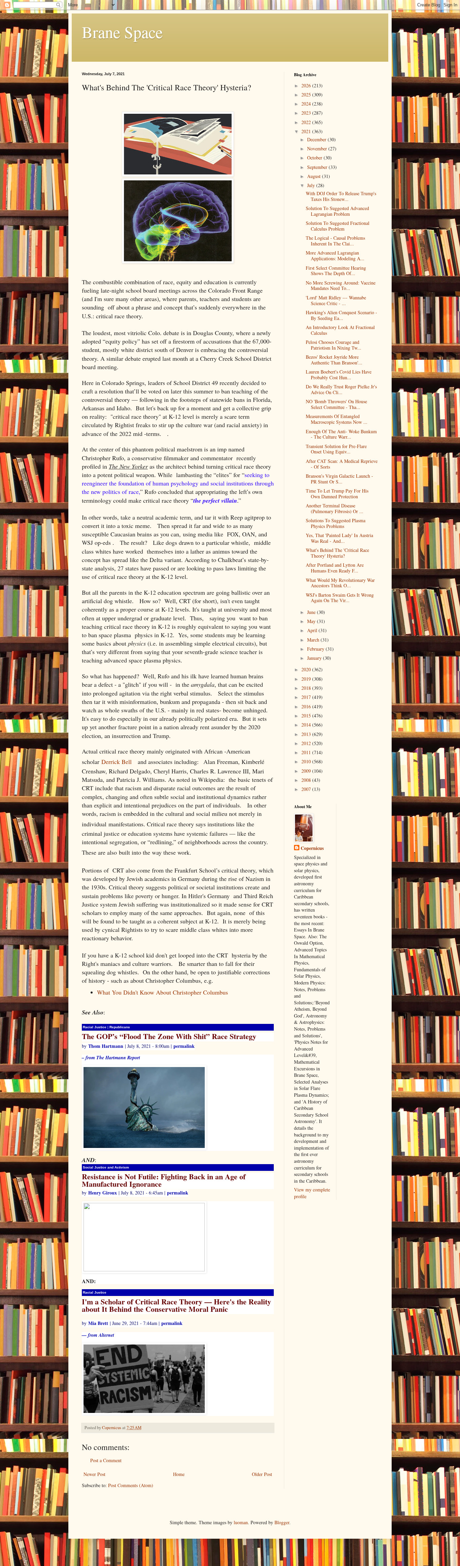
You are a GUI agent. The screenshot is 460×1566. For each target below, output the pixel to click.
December (317, 139)
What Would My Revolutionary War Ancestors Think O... (340, 583)
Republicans (119, 1027)
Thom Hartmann (105, 1046)
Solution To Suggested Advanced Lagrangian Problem (337, 211)
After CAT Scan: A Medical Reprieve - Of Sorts (341, 464)
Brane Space (122, 31)
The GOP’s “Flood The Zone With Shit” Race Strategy (169, 1036)
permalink (184, 1046)
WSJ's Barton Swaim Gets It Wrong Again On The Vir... (340, 598)
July (311, 185)
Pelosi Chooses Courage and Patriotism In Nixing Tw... (333, 345)
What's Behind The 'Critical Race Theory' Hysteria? (337, 553)
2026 (306, 85)
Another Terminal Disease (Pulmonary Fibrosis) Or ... (334, 508)
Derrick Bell (116, 762)
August (314, 176)
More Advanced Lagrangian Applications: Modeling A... (335, 255)
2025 (306, 94)
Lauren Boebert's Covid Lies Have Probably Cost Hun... (338, 374)
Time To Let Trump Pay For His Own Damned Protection (337, 493)
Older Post (262, 1474)
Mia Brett (98, 1323)
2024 (306, 103)
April (313, 630)
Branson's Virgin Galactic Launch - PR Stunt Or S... (339, 479)
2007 (306, 789)
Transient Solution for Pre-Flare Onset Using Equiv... (336, 449)
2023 (306, 113)
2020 (306, 669)
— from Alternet (98, 1335)
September (318, 167)
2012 (306, 743)
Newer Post (94, 1474)
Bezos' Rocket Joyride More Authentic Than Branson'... (334, 360)
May (312, 621)
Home (179, 1474)
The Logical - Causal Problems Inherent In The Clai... (335, 241)
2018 (306, 688)
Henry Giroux (102, 1192)
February (316, 649)
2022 (306, 122)
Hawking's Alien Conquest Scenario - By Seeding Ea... (341, 315)
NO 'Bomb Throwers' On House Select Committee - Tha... (336, 404)
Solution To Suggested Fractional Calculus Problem (337, 226)
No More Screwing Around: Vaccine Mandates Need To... (340, 285)
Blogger (281, 1522)
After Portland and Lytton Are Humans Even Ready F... (335, 568)
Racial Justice (94, 1027)
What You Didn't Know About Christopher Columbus (162, 992)
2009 (306, 771)
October (315, 157)
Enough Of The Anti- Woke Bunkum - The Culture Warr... (341, 434)
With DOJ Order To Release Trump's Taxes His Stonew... (341, 196)
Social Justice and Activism (106, 1167)
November (317, 148)
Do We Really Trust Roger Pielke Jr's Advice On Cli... (341, 389)
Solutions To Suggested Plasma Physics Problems (335, 523)
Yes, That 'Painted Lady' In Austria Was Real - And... (339, 538)
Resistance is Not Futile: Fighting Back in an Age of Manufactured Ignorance (163, 1180)
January (315, 658)
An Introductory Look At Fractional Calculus (340, 330)
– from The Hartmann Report (111, 1057)
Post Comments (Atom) (130, 1485)
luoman (241, 1522)
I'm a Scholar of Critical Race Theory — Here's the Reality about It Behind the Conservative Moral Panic (176, 1305)
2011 (306, 752)
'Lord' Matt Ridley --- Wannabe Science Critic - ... (336, 300)
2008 (306, 780)
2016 (306, 706)
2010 (306, 761)
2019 (306, 679)
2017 (306, 697)
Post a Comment (106, 1460)
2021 (306, 131)
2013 (306, 734)
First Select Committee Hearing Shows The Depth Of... (336, 271)
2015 (306, 715)
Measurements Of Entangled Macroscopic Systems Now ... (336, 419)
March (314, 640)
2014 (306, 724)
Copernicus (312, 848)
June (312, 612)
